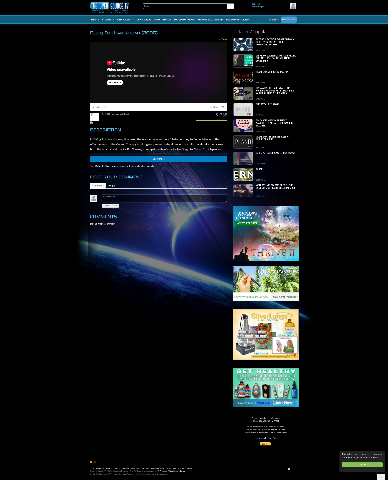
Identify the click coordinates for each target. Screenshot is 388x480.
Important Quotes (157, 468)
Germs (259, 169)
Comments (98, 185)
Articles (124, 19)
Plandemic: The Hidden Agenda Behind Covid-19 (272, 138)
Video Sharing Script (176, 471)
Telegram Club (237, 19)
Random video (184, 19)
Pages (273, 19)
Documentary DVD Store (140, 468)
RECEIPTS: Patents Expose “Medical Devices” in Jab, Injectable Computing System (275, 42)
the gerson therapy (127, 166)
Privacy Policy (171, 468)
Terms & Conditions (185, 468)
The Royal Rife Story (267, 104)
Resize (224, 39)
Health (127, 114)
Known (114, 166)
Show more (159, 159)
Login (254, 7)
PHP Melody (162, 471)
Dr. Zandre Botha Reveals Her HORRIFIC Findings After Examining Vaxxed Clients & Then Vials (275, 91)
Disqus (111, 185)
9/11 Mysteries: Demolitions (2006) (275, 152)
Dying (98, 166)
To (103, 166)
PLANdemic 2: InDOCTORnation (272, 71)
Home (95, 19)
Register (261, 7)
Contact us (100, 468)
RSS (94, 462)
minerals (150, 166)
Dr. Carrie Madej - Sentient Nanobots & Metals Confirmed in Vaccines (274, 123)
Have (107, 166)
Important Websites (121, 468)
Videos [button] (107, 19)
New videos (162, 19)
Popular (260, 31)
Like (97, 107)
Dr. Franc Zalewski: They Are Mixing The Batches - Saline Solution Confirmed (276, 58)
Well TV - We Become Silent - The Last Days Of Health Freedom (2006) (276, 186)
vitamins (141, 166)
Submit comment (110, 206)
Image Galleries (210, 19)
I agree (362, 464)
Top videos (143, 19)
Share (215, 107)
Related (242, 31)
